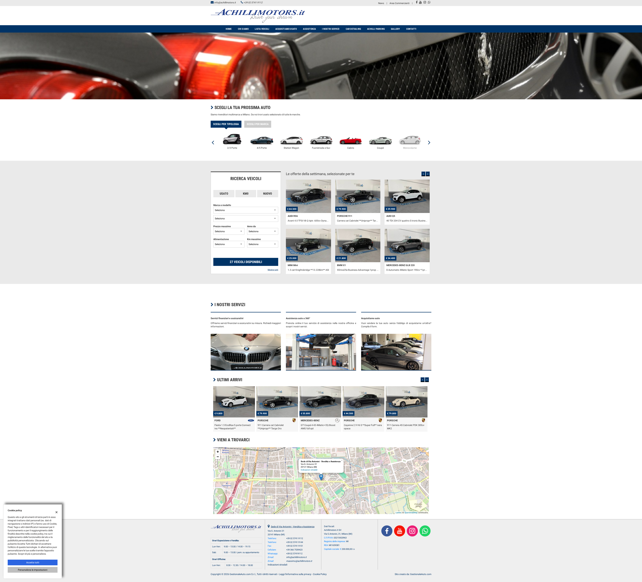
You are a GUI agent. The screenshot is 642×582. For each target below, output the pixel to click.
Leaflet (398, 513)
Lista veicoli (262, 29)
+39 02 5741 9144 (294, 542)
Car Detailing (353, 29)
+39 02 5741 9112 (253, 2)
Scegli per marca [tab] (258, 124)
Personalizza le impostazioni (32, 569)
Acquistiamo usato (286, 29)
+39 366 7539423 (294, 549)
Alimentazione (221, 239)
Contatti (411, 29)
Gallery (395, 29)
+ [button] (218, 452)
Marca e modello (222, 205)
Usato (224, 193)
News (381, 3)
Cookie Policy (320, 574)
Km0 (245, 193)
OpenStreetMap (411, 513)
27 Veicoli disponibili (246, 262)
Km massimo (254, 239)
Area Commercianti (399, 3)
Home (229, 29)
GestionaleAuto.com (420, 574)
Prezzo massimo (222, 226)
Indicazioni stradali (309, 470)
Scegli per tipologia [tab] (226, 124)
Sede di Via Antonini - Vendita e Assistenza (292, 526)
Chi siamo (243, 29)
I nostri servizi (330, 29)
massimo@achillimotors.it (299, 561)
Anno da (251, 226)
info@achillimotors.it (225, 2)
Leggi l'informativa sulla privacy (295, 574)
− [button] (218, 457)
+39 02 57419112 (294, 553)
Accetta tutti (32, 562)
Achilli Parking (376, 29)
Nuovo (267, 193)
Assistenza (309, 29)
